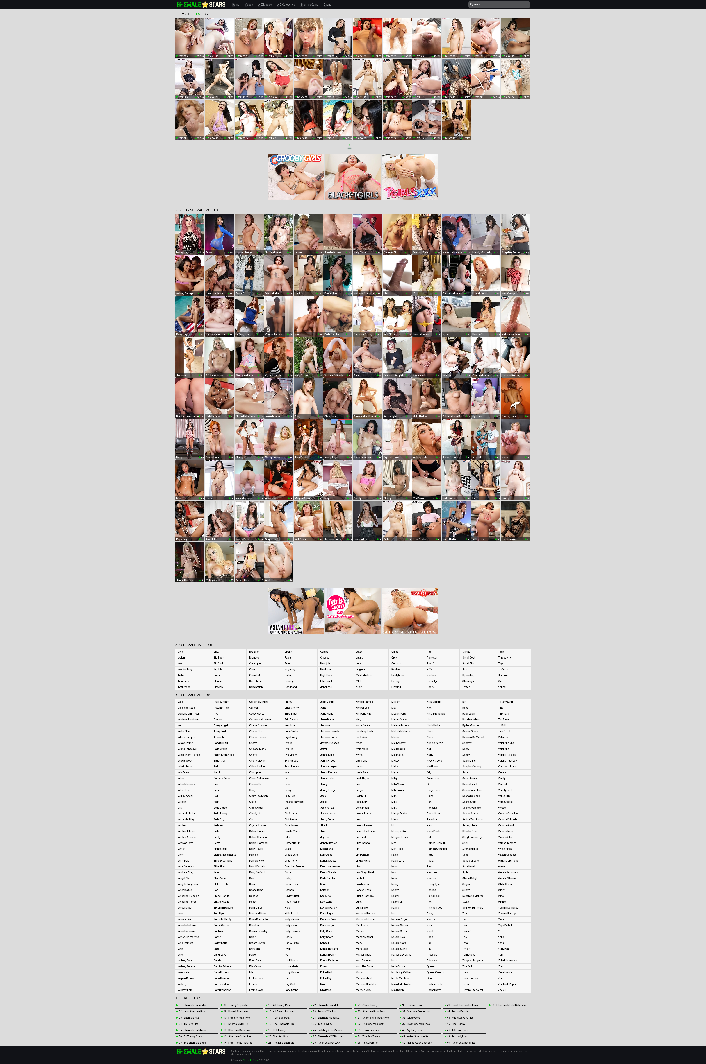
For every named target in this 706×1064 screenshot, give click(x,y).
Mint (394, 807)
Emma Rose (256, 989)
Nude (359, 687)
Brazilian (254, 651)
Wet (500, 681)
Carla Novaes (221, 972)
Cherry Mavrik (257, 760)
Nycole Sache (435, 760)
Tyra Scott (504, 731)
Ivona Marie (291, 966)
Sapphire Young (471, 766)
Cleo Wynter (256, 807)
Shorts (431, 687)
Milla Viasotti (398, 784)
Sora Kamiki (469, 866)
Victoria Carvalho (508, 813)
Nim (429, 707)
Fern (287, 784)
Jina (322, 831)
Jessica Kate (327, 813)
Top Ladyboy (325, 1023)
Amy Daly (183, 860)
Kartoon (324, 890)
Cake (217, 948)
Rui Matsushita (471, 719)
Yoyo (501, 942)
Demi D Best (256, 907)
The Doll (467, 966)
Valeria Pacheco (507, 760)
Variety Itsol (505, 790)
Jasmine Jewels (329, 731)
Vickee (502, 807)
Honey (288, 937)
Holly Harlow (292, 919)
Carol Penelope (222, 989)
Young (502, 687)
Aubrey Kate (185, 989)
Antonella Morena (188, 937)
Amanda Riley (186, 819)
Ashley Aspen (186, 960)
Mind (394, 801)
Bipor (217, 872)
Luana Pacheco (365, 895)
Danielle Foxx (256, 860)
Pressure (432, 954)
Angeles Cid (185, 890)
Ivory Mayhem (293, 972)
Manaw (360, 931)
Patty (430, 854)
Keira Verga (327, 925)
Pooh (430, 937)
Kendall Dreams (329, 948)
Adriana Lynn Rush (189, 713)
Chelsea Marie (257, 748)
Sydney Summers (472, 907)
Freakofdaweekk (294, 801)
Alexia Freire (185, 766)
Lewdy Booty (363, 813)
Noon (430, 737)
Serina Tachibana (472, 819)
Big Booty (219, 657)
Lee (358, 784)
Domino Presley (258, 931)
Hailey (288, 878)
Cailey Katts (220, 942)
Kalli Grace (326, 854)
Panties (395, 669)
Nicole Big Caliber (401, 972)
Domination (256, 687)
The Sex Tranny (371, 1036)
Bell (216, 795)
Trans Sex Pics (370, 1030)
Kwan (359, 743)
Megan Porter (399, 713)
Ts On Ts (503, 669)
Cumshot (254, 675)
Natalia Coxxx (399, 931)
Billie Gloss (220, 866)
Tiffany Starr (505, 701)
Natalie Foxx (398, 937)
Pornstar (432, 657)
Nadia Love (397, 860)
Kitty (358, 719)
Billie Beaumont (223, 860)
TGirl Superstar (281, 1017)
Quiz (429, 978)
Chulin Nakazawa (259, 778)
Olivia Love (433, 778)
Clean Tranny (370, 1005)
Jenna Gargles (328, 766)
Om (429, 784)
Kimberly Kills (363, 713)
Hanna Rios (291, 884)
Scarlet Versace (471, 807)
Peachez (432, 872)
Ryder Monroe (470, 725)
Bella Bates (220, 807)
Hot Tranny (279, 1030)
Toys (501, 663)
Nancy (395, 884)
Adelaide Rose (186, 707)
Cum (252, 669)
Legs (358, 663)
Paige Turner (434, 790)
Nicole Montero (400, 978)
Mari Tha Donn (364, 966)
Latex (359, 651)
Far (286, 778)
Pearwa (431, 878)
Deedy (253, 901)
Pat (429, 837)
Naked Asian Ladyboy (419, 1042)
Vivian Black (505, 848)
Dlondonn (254, 925)
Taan (465, 913)
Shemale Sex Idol (328, 1005)
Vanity (501, 778)
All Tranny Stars (193, 1036)
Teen (501, 651)
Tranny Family (460, 1011)
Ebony (288, 651)
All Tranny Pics (281, 1005)
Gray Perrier (292, 860)
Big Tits (218, 669)
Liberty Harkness (365, 831)
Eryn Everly (291, 737)
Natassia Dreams (401, 954)
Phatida (431, 890)
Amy (181, 854)
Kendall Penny (328, 954)
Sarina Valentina (472, 790)
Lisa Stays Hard (365, 872)
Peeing (395, 681)
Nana (394, 878)
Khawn (324, 966)
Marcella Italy (363, 954)
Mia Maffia (397, 754)
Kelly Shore (326, 937)
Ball (216, 766)
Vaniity (502, 772)
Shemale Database (195, 1030)
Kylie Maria (362, 748)
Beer (216, 790)
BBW (216, 651)
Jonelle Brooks (328, 842)
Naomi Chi (397, 901)
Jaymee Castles (329, 743)
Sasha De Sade (471, 795)
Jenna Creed (327, 760)
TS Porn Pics (191, 1023)
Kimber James (364, 701)
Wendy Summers (508, 872)
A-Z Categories (286, 4)
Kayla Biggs (327, 913)
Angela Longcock (188, 884)
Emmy (288, 701)
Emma (253, 984)
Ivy (286, 978)
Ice (286, 954)
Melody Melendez (401, 731)
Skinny (466, 651)
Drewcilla (254, 948)
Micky (394, 766)
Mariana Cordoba (366, 984)
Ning (429, 719)
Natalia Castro (399, 925)
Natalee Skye (399, 919)
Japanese (326, 687)
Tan (464, 925)
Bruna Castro (221, 925)
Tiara (465, 972)
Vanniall (502, 784)
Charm (253, 743)
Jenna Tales (327, 778)
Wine (501, 895)
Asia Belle (184, 972)
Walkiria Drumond (508, 860)
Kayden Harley (328, 907)
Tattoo (466, 687)
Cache (217, 937)
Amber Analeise (187, 837)
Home (235, 4)
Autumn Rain (221, 707)
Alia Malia (183, 772)
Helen (288, 907)
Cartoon (254, 707)
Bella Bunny (220, 813)
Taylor (466, 948)
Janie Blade (327, 719)
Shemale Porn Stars (374, 1011)
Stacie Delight (470, 878)
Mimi (394, 795)
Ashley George (186, 966)
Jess (323, 795)
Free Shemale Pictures (465, 1005)
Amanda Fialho (187, 813)
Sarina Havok (470, 784)
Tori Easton (504, 719)
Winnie (502, 901)
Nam (394, 866)
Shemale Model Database (511, 1005)
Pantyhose (397, 675)
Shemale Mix (191, 1017)
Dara (252, 884)
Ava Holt (218, 719)
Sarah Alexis (469, 778)
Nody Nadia (433, 725)
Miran (394, 819)
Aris (180, 954)
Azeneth (219, 737)
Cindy (252, 790)
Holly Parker (292, 925)
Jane (323, 707)
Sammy (467, 743)
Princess (432, 960)
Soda (465, 854)
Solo (465, 669)
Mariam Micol (364, 978)
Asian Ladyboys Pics (463, 1042)
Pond (430, 931)
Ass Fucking (185, 669)
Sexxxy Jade (469, 825)
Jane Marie (326, 713)
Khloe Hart (326, 972)
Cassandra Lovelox (260, 719)
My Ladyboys (414, 1030)
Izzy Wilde (290, 984)
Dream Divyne (257, 942)
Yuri (500, 966)
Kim (322, 984)
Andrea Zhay (185, 872)
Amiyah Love (185, 842)
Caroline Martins (258, 701)
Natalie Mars (398, 942)
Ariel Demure (185, 942)
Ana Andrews (186, 866)
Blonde (218, 681)
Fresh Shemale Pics (418, 1023)
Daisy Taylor (256, 848)
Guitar (288, 872)
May (393, 707)
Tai (464, 919)
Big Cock (219, 663)
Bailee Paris (220, 748)
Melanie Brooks (400, 725)
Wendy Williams (507, 878)
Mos (393, 842)
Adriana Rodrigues (189, 719)
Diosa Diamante (258, 919)
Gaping (324, 651)
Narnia (395, 907)
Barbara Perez (222, 778)
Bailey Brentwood (224, 754)
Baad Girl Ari (221, 743)
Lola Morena (363, 884)
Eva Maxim (291, 754)
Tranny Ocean (415, 1005)
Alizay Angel (185, 795)
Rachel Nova (434, 989)
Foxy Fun (290, 795)
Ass (180, 663)
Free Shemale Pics (239, 1017)
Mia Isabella (398, 748)
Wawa (501, 866)
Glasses (324, 657)
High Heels (326, 675)
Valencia (503, 737)
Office (394, 651)
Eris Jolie (290, 725)
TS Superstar (370, 1042)
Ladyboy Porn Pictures (331, 1030)
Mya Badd (397, 848)
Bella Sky (219, 819)
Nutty (430, 754)
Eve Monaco (292, 766)
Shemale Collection (239, 1036)
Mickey (395, 760)
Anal (180, 651)
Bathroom (184, 687)
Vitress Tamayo (507, 842)
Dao (251, 878)
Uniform (503, 675)
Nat (393, 913)
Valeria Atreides (507, 754)
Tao (464, 937)
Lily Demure (363, 854)
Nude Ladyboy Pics (462, 1017)
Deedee (253, 895)
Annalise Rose (186, 931)
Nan (393, 872)
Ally (180, 807)
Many (359, 942)
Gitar (287, 837)
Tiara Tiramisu (470, 978)
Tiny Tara (503, 713)
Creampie (255, 663)
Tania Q (466, 931)
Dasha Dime (256, 890)
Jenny (323, 784)
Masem (395, 701)
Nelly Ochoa (398, 966)
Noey (430, 731)
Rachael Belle (435, 984)
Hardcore (325, 669)
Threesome (505, 657)
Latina (359, 657)
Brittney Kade (221, 901)
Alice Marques (186, 784)
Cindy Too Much (258, 795)
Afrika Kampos (186, 737)
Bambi (217, 772)
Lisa (358, 866)
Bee (216, 784)
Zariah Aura (505, 972)
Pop (429, 942)
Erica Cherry (292, 707)
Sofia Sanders (470, 860)
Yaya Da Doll (505, 925)
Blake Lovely (221, 884)
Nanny (395, 890)
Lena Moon (362, 807)
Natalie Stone (399, 948)
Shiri (465, 842)
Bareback (183, 681)
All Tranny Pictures (284, 1011)
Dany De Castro (258, 872)
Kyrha (359, 754)
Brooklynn (219, 913)
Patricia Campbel (437, 848)
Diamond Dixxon (258, 913)
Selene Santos (470, 813)
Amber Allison (186, 831)
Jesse (323, 801)
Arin (180, 948)
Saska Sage (469, 801)
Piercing (396, 687)
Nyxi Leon (432, 766)
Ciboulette (255, 784)
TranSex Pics (280, 1036)
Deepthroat (256, 681)
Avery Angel (221, 725)
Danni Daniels (257, 866)
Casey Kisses (256, 713)
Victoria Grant (506, 825)
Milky (394, 778)
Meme (395, 737)
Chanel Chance (258, 725)
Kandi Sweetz (328, 860)
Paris (430, 825)
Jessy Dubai (327, 819)
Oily (429, 772)
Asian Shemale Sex (418, 1036)
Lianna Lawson (364, 825)
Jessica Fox (327, 807)
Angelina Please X (188, 895)
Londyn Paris (363, 890)
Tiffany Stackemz (473, 989)
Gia (286, 807)
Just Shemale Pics (194, 1011)
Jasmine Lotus (328, 737)
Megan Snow (399, 719)
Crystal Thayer (257, 825)
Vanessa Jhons (507, 766)
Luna (359, 901)
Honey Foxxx (292, 942)
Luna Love (362, 907)
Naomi (395, 895)
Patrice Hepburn (436, 842)
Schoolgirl (432, 681)
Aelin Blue (184, 731)
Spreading (468, 675)
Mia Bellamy (398, 743)
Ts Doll (502, 725)
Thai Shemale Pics (284, 1023)
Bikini (217, 675)
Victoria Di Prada (507, 819)
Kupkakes (361, 737)
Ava (216, 713)
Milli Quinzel (398, 790)
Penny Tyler (434, 884)
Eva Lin (289, 748)
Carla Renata (221, 978)
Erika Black (291, 713)
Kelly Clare (326, 931)
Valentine (503, 748)
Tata (465, 942)
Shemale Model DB (329, 1017)
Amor (181, 848)
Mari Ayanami (364, 960)
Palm (430, 795)
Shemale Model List (418, 1011)
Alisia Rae (184, 790)
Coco (252, 819)
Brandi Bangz (221, 895)
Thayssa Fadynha (472, 960)
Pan (429, 801)
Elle (251, 972)
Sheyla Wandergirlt (473, 837)
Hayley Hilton (292, 895)
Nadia (394, 854)
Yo (499, 931)
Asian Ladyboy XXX (329, 1042)
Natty (394, 960)
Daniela (253, 854)
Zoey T (502, 989)
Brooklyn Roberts (223, 907)
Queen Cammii (435, 972)
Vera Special (505, 801)
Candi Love (220, 954)
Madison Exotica (365, 913)
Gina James (292, 825)
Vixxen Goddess (507, 854)
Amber (182, 825)
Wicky (501, 890)
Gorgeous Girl (292, 842)
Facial (288, 657)
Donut (252, 937)
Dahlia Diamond (258, 842)
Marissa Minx (363, 989)
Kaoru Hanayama (330, 866)
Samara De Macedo (473, 737)
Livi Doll (360, 878)
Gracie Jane (292, 854)
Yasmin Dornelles (508, 907)
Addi (180, 701)
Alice (181, 778)
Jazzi (323, 748)
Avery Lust (220, 731)
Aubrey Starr (221, 701)
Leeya (359, 790)
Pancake (432, 807)
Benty (217, 837)
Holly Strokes (292, 931)
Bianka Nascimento (225, 854)
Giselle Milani (292, 831)
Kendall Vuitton (329, 960)
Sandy (466, 754)
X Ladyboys (413, 1017)
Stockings (468, 681)
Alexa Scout (185, 760)
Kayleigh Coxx (328, 919)
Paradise (432, 819)
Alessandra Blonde (189, 754)
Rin (464, 701)
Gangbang (291, 687)
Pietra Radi (433, 895)
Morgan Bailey (399, 837)
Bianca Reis (220, 848)
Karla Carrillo (327, 878)
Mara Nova (362, 948)
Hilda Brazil (291, 913)
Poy (429, 948)
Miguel (395, 772)
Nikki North (397, 989)
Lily (358, 848)
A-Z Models (265, 4)
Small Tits (468, 663)
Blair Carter (220, 878)
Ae (179, 725)
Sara (465, 772)
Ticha (465, 984)
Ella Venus (255, 966)
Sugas (466, 884)
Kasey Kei (325, 895)
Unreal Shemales (238, 1011)
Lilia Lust (361, 837)
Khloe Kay (325, 978)
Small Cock (468, 657)
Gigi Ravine (291, 819)
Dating (327, 4)
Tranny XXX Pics (327, 1011)
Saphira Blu (469, 760)
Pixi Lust (431, 919)
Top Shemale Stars (195, 1042)
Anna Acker (185, 919)
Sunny (466, 890)
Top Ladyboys (460, 1036)
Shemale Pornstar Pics (375, 1017)
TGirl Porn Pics (460, 1030)
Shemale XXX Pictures (331, 1036)
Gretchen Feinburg (295, 866)
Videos (249, 4)
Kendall (324, 942)
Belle (216, 831)
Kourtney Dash (364, 731)
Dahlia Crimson (258, 837)
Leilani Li (361, 795)
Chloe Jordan (257, 766)
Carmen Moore (222, 984)
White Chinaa (505, 884)
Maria (359, 972)
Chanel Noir (256, 731)
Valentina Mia (506, 743)
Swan (465, 901)
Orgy (394, 657)
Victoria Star (505, 837)
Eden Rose (255, 960)
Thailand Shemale (283, 1042)
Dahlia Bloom (257, 831)
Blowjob (218, 687)
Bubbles (218, 931)
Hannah (289, 890)
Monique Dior (399, 831)
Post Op (431, 663)
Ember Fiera (256, 978)
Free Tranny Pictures (240, 1042)
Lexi (358, 819)
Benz (217, 842)
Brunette (254, 657)
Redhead (432, 675)
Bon (216, 890)
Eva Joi (289, 743)
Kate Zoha (326, 901)
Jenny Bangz (328, 790)
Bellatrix (218, 825)
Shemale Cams (309, 4)
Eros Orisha (291, 731)
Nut (429, 748)
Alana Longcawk (187, 748)
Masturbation (364, 675)
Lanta (359, 766)
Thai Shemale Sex (373, 1023)
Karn (323, 884)
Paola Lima (433, 813)
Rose (465, 707)
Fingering (290, 669)
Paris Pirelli (433, 831)
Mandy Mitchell (364, 937)
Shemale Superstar (195, 1005)
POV (429, 669)
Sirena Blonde (470, 848)
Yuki (500, 954)
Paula (430, 860)
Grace (288, 848)
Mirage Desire (399, 813)
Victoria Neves (506, 831)
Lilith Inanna (363, 842)
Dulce (252, 954)
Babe (181, 675)
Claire (252, 801)
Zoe (500, 978)
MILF (358, 681)
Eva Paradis (291, 760)
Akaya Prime (185, 743)
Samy (465, 748)
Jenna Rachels (328, 772)
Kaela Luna (326, 848)
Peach (430, 866)
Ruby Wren (468, 713)
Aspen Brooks (186, 978)
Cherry (253, 754)
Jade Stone (291, 989)
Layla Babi (362, 772)
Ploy (429, 925)
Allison (182, 801)
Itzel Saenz (291, 960)
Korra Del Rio (363, 725)
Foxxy (288, 790)
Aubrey (182, 984)
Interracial (326, 681)
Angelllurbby (185, 907)
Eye (287, 772)
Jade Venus (327, 701)
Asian (181, 657)
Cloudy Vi (254, 813)
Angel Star (184, 878)
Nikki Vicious (434, 701)
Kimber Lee (362, 707)
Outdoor (396, 663)
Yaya (501, 919)
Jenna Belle (327, 754)
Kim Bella (325, 989)
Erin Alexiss (291, 719)
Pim (429, 901)
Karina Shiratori (329, 872)
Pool (429, 651)
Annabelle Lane (187, 925)
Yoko (501, 937)
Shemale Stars (250, 1060)
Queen (431, 966)
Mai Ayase (362, 925)
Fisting (288, 675)
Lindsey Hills (363, 860)
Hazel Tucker (292, 901)
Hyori (288, 948)
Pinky (430, 913)
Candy (217, 960)
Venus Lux (504, 795)
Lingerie (360, 669)
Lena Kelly (362, 801)
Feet (287, 663)
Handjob (325, 663)
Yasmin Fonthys (507, 913)
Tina (500, 707)
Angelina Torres (187, 901)
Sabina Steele (470, 731)
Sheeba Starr (470, 831)
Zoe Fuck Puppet (508, 984)
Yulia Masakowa (507, 960)
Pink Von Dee (434, 907)
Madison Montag (365, 919)
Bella (216, 801)
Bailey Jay (219, 760)
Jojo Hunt (325, 837)
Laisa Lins (361, 760)
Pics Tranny (458, 1023)
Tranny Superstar (238, 1005)
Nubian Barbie (435, 743)
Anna (181, 913)
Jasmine (325, 725)
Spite (465, 872)
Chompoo (255, 772)
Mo (393, 825)
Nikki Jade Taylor (401, 984)
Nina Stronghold (436, 713)
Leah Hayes (362, 778)
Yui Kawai (503, 948)
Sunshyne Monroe (473, 895)
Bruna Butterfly (222, 919)
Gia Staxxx (291, 813)
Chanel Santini (257, 737)
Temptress (468, 954)
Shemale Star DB (238, 1023)
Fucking (289, 681)
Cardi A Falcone (223, 966)
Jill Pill (323, 825)
